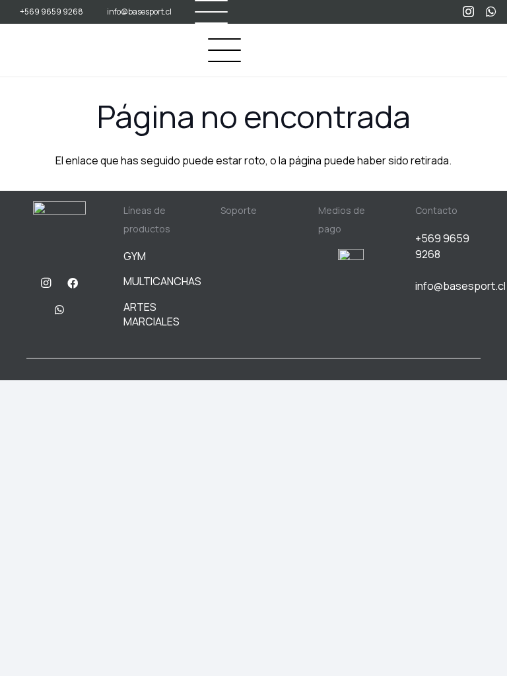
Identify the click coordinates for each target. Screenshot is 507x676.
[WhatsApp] (491, 11)
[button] (224, 50)
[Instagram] (468, 11)
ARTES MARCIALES (151, 314)
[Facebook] (72, 283)
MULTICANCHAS (162, 281)
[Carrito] (481, 50)
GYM (134, 256)
